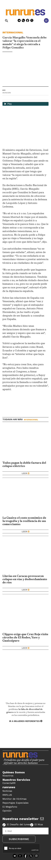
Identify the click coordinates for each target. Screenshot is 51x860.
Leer (24, 473)
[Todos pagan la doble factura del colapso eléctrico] (25, 443)
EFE (3, 90)
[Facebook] (28, 21)
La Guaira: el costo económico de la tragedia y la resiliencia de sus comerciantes (24, 521)
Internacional (12, 32)
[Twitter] (31, 856)
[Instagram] (36, 856)
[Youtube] (20, 856)
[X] (32, 21)
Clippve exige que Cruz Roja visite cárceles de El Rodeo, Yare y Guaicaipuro (25, 637)
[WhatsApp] (23, 21)
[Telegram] (19, 21)
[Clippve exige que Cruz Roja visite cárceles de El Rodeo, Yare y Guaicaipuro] (25, 614)
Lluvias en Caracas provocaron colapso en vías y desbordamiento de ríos (24, 579)
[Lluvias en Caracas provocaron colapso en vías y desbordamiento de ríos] (25, 556)
